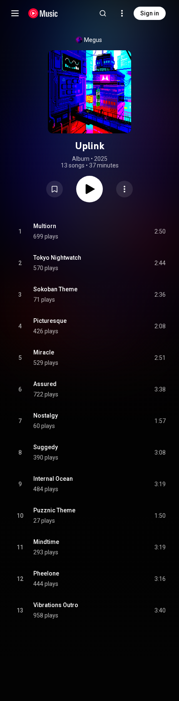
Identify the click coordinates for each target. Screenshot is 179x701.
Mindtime (46, 542)
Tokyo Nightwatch (57, 257)
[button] (54, 189)
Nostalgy (45, 415)
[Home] (43, 13)
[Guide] (15, 13)
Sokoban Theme (55, 289)
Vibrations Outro (55, 605)
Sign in (149, 13)
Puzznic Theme (54, 510)
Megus (93, 40)
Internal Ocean (53, 478)
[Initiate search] (102, 13)
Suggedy (45, 447)
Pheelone (46, 573)
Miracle (43, 352)
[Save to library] (55, 189)
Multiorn (44, 226)
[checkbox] (160, 231)
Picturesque (50, 320)
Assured (45, 384)
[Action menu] (124, 189)
